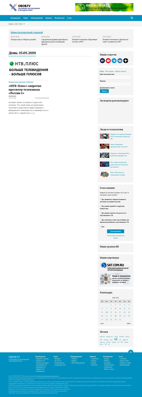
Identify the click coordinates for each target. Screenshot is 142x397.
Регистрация (109, 71)
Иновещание (40, 371)
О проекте (123, 359)
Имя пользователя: (107, 74)
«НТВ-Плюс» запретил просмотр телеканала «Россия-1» (25, 89)
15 (111, 312)
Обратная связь (125, 365)
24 (120, 316)
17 (120, 312)
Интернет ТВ (40, 361)
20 (102, 316)
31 (120, 320)
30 (115, 320)
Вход (102, 71)
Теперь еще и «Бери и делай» (23, 40)
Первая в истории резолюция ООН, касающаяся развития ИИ (120, 136)
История (93, 363)
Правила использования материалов (47, 376)
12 (129, 309)
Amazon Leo (109, 336)
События (29, 82)
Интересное (59, 18)
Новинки (74, 359)
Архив (116, 238)
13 (102, 312)
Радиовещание (59, 363)
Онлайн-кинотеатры (42, 363)
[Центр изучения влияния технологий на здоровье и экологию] (104, 11)
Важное (49, 18)
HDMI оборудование (78, 363)
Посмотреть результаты (115, 235)
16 (115, 312)
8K (122, 342)
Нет (103, 227)
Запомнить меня (108, 88)
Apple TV (125, 339)
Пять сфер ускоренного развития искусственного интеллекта (119, 164)
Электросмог (108, 367)
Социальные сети (60, 365)
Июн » (129, 323)
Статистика (94, 365)
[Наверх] (130, 352)
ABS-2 (116, 336)
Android (121, 336)
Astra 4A (102, 342)
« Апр (102, 323)
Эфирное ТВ (40, 369)
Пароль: (103, 81)
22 (111, 316)
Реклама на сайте (125, 363)
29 (111, 320)
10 (120, 309)
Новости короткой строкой (27, 32)
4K (116, 339)
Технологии (94, 359)
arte (120, 339)
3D (118, 342)
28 (106, 320)
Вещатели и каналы (17, 82)
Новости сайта (124, 361)
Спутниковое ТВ (41, 365)
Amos (101, 344)
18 (124, 312)
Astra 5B (102, 336)
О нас (69, 18)
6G (109, 344)
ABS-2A (108, 342)
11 (124, 309)
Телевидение (15, 18)
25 (124, 316)
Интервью (107, 363)
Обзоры (74, 361)
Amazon (106, 339)
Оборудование (37, 18)
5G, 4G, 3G (58, 361)
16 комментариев (42, 98)
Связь (25, 18)
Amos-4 (127, 336)
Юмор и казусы (109, 369)
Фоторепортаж (109, 365)
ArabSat (114, 342)
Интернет (58, 359)
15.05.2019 (12, 98)
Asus (111, 339)
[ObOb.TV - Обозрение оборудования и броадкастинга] (24, 7)
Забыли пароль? (120, 71)
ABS (101, 339)
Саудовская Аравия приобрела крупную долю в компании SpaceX (54, 42)
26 (129, 316)
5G (106, 344)
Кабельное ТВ (40, 367)
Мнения (106, 361)
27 (102, 320)
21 (106, 316)
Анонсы (106, 359)
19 (129, 312)
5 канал (126, 342)
